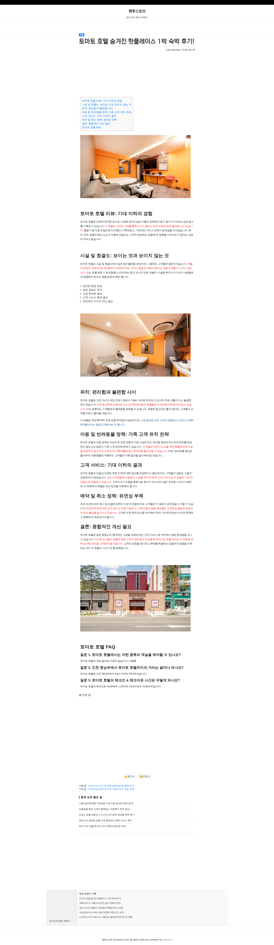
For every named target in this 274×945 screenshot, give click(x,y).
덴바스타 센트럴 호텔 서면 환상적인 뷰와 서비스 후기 (105, 820)
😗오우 (144, 776)
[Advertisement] (137, 73)
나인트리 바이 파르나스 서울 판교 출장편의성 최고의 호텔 (105, 917)
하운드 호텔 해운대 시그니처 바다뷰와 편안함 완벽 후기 (106, 814)
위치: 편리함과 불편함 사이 (97, 108)
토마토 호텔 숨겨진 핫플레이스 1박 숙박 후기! (100, 898)
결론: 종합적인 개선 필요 (96, 123)
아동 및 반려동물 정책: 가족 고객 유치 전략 (106, 112)
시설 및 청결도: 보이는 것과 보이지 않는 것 (106, 104)
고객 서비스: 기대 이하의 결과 (99, 115)
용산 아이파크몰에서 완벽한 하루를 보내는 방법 (101, 907)
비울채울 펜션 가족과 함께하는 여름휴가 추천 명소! (104, 809)
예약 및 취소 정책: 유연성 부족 (99, 119)
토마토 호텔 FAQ (91, 127)
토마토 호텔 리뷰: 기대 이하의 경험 (102, 100)
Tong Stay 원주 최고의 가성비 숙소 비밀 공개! (111, 789)
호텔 (82, 35)
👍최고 (129, 776)
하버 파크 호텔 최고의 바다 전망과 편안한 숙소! (102, 826)
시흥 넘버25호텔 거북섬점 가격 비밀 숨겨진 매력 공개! (106, 803)
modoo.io (167, 939)
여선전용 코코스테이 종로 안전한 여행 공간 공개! (101, 912)
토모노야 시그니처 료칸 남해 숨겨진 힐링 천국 (111, 785)
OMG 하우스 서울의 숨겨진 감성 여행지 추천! (99, 903)
